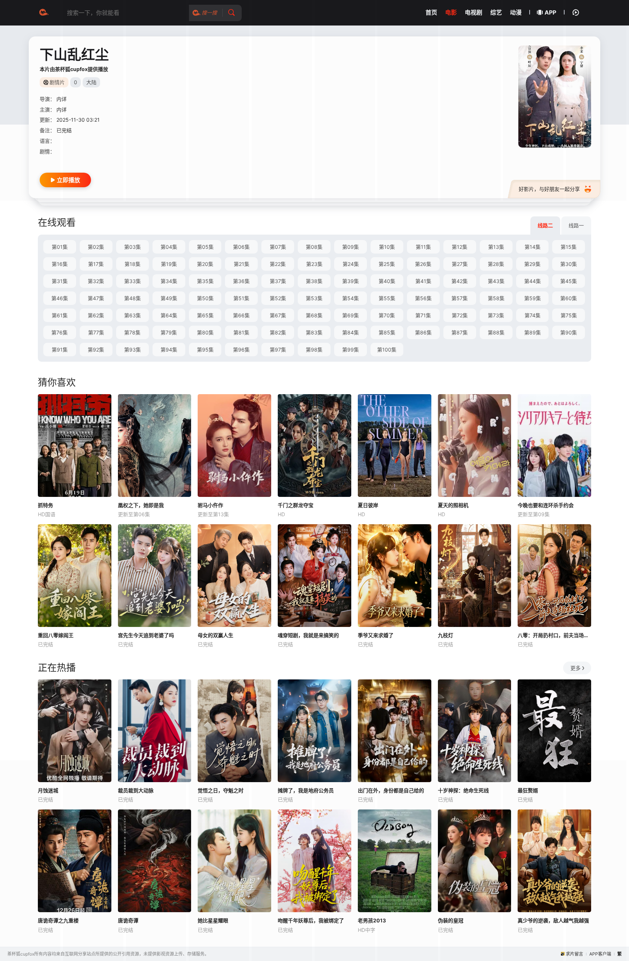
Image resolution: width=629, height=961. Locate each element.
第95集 (205, 349)
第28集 (496, 264)
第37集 (278, 281)
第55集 (387, 298)
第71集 (423, 315)
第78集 (132, 332)
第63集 (132, 315)
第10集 (387, 247)
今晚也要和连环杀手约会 (546, 505)
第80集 (205, 332)
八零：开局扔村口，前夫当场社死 (554, 635)
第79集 (169, 332)
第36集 (241, 281)
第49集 (169, 298)
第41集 (423, 281)
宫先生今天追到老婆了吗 (146, 635)
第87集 (459, 332)
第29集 (532, 264)
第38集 (314, 281)
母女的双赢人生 (215, 635)
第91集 (60, 349)
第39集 (350, 281)
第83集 (314, 332)
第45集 (568, 281)
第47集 (96, 298)
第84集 (350, 332)
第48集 (132, 298)
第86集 (423, 332)
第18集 (132, 264)
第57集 (459, 298)
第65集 (205, 315)
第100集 (386, 349)
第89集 (532, 332)
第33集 (132, 281)
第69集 (350, 315)
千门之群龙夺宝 (295, 505)
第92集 (96, 349)
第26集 (423, 264)
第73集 (496, 315)
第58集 (496, 298)
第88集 (496, 332)
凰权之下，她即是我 (141, 505)
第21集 (241, 264)
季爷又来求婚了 (375, 635)
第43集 (496, 281)
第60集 (568, 298)
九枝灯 (445, 635)
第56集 (423, 298)
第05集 (205, 247)
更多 (575, 668)
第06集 (241, 247)
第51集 (241, 298)
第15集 (569, 247)
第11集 (423, 247)
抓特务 (45, 505)
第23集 (314, 264)
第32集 (96, 281)
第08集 (314, 247)
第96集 (241, 349)
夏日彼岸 (368, 505)
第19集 (169, 264)
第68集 (314, 315)
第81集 (241, 332)
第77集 (96, 332)
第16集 (60, 264)
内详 (61, 99)
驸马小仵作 (210, 505)
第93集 (132, 349)
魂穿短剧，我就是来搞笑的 (308, 635)
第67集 (278, 315)
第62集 (96, 315)
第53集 (314, 298)
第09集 (350, 247)
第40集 (387, 281)
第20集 (205, 264)
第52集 (278, 298)
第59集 (532, 298)
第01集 (60, 247)
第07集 (278, 247)
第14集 (533, 247)
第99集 (350, 349)
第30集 (568, 264)
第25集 (387, 264)
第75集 (569, 315)
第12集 (459, 247)
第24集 (351, 264)
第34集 (169, 281)
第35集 (205, 281)
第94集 (169, 349)
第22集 (278, 264)
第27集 (460, 264)
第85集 (387, 332)
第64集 (169, 315)
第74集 (533, 315)
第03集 (132, 247)
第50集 (205, 298)
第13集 (496, 247)
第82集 (278, 332)
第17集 (96, 264)
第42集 (459, 281)
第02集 (96, 247)
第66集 (241, 315)
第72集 (460, 315)
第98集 (314, 349)
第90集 (568, 332)
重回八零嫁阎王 (56, 635)
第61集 (60, 315)
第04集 (169, 247)
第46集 (59, 298)
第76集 (59, 332)
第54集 (350, 298)
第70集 (387, 315)
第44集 (532, 281)
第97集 (278, 349)
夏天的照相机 (453, 505)
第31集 (60, 281)
